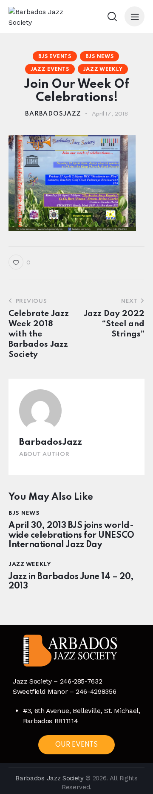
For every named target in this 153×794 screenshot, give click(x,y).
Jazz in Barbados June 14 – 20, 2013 (71, 582)
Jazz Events (50, 69)
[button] (134, 16)
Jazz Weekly (103, 69)
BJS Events (54, 56)
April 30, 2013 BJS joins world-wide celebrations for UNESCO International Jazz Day (71, 535)
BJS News (99, 56)
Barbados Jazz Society (49, 778)
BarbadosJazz (50, 442)
